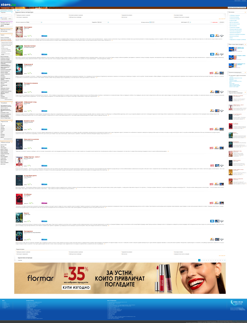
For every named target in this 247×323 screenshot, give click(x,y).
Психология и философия (6, 69)
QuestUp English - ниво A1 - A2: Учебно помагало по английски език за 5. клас (121, 316)
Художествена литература (235, 93)
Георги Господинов (4, 162)
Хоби (2, 86)
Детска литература (4, 56)
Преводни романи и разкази (6, 42)
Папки (231, 37)
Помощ (4, 307)
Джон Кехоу (3, 164)
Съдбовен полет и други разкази (114, 308)
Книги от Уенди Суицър (5, 117)
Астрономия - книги (5, 112)
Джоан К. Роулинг (4, 149)
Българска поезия (4, 48)
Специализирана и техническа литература (5, 65)
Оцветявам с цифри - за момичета (114, 303)
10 (220, 260)
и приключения (31, 315)
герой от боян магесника (234, 84)
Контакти (5, 303)
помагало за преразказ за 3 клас (235, 81)
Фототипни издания (5, 80)
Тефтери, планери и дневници (5, 93)
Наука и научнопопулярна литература (6, 63)
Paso (1, 132)
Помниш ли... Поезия (112, 307)
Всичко (32, 313)
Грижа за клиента (237, 0)
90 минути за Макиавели (112, 311)
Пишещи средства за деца (236, 29)
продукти (31, 306)
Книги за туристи (4, 107)
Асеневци (3, 134)
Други (2, 95)
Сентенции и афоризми (5, 49)
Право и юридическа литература (5, 68)
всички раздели (4, 17)
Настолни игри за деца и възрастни (33, 303)
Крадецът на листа (111, 313)
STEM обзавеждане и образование (33, 310)
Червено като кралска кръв (240, 48)
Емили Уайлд (231, 83)
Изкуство (2, 75)
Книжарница (5, 8)
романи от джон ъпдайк (234, 86)
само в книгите (4, 19)
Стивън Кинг (3, 158)
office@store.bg (242, 309)
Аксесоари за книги (5, 89)
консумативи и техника (32, 304)
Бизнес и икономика (5, 37)
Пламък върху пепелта (112, 312)
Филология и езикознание (6, 61)
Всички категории (8, 99)
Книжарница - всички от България (34, 302)
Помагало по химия (233, 80)
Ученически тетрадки (235, 27)
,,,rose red (231, 76)
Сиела (2, 131)
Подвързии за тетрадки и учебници (238, 39)
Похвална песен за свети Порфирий (114, 310)
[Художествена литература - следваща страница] (225, 260)
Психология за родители (6, 114)
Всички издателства (8, 138)
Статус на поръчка (6, 305)
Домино (2, 137)
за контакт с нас (240, 307)
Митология (3, 52)
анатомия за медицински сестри (235, 78)
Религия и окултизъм (5, 71)
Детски (30, 308)
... (111, 40)
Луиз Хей (2, 146)
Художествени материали (31, 305)
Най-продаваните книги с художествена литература (6, 106)
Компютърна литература (6, 39)
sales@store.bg (241, 308)
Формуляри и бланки (5, 88)
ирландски (231, 79)
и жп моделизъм (32, 312)
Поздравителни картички (6, 91)
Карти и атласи (4, 82)
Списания (3, 96)
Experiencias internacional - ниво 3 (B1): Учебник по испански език (119, 305)
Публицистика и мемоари (6, 51)
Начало (4, 302)
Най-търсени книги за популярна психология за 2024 (6, 110)
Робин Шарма (3, 147)
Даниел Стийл (4, 144)
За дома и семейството (5, 74)
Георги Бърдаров (4, 156)
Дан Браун (3, 155)
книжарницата (237, 72)
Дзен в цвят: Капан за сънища (113, 318)
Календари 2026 (4, 85)
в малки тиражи (33, 314)
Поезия (2, 46)
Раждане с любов (241, 55)
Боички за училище (234, 36)
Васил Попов (3, 161)
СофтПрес (3, 128)
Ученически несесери (235, 18)
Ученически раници (234, 17)
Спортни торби (233, 20)
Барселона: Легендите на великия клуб (115, 309)
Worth (230, 82)
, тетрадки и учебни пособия (34, 311)
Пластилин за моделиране (236, 30)
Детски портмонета (234, 22)
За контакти (244, 0)
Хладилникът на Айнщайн (241, 64)
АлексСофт (3, 125)
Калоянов (3, 129)
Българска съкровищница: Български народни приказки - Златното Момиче (121, 304)
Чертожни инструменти (235, 32)
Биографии (3, 77)
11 (222, 260)
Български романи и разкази (6, 44)
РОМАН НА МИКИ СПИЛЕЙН (234, 85)
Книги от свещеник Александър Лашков (5, 116)
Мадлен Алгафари (4, 150)
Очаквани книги (4, 97)
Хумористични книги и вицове (5, 54)
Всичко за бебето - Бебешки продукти (34, 309)
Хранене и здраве (4, 72)
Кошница (5, 304)
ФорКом (2, 127)
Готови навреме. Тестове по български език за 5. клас (117, 302)
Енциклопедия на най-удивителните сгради (115, 317)
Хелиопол (3, 135)
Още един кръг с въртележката (113, 306)
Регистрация (5, 306)
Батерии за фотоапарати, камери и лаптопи (35, 318)
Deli (1, 124)
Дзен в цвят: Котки (111, 314)
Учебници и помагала (235, 15)
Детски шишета (233, 25)
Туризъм (2, 83)
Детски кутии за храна (235, 24)
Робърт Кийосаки (4, 152)
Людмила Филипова (5, 153)
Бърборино (110, 315)
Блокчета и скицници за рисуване (237, 34)
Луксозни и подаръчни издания (5, 79)
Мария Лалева (3, 159)
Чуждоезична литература (6, 45)
